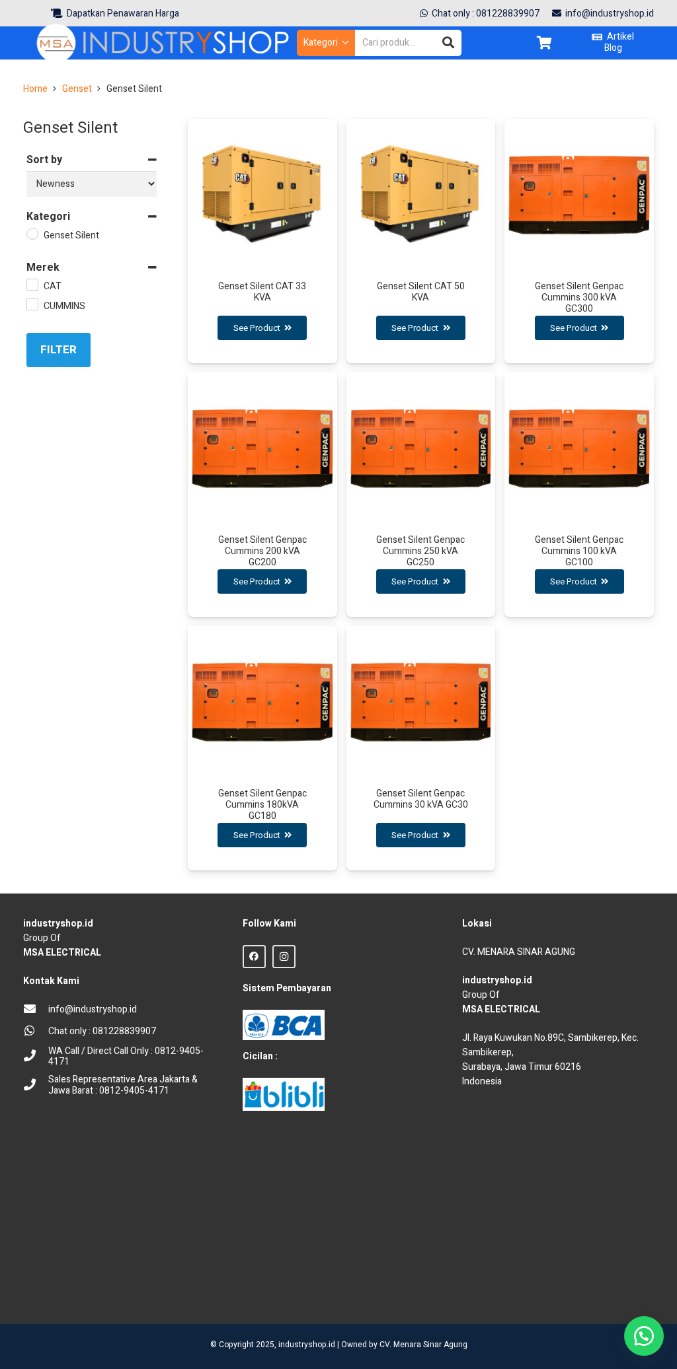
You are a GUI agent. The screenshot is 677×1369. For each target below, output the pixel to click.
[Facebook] (254, 956)
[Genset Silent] (31, 233)
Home (35, 89)
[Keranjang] (544, 42)
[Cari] (448, 43)
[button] (326, 43)
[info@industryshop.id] (35, 1010)
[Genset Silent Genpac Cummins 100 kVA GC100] (579, 494)
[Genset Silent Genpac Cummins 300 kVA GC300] (579, 241)
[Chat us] (644, 1336)
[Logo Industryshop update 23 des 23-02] (164, 43)
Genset (77, 89)
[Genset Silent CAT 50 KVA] (421, 241)
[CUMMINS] (31, 303)
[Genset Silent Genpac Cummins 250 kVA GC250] (421, 494)
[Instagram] (284, 956)
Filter (58, 349)
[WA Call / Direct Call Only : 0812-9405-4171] (35, 1057)
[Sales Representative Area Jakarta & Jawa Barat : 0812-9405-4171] (35, 1086)
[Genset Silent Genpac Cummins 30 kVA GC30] (421, 748)
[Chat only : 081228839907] (35, 1031)
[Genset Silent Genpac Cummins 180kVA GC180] (262, 748)
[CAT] (31, 284)
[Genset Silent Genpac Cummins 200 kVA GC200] (262, 494)
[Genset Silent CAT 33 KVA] (262, 241)
